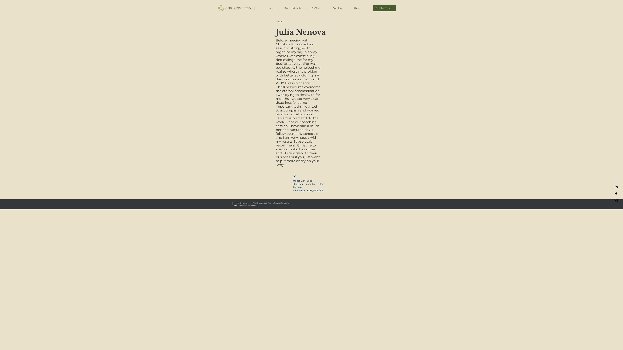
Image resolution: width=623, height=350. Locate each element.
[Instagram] (616, 200)
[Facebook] (616, 193)
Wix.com (252, 205)
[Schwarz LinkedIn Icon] (616, 187)
